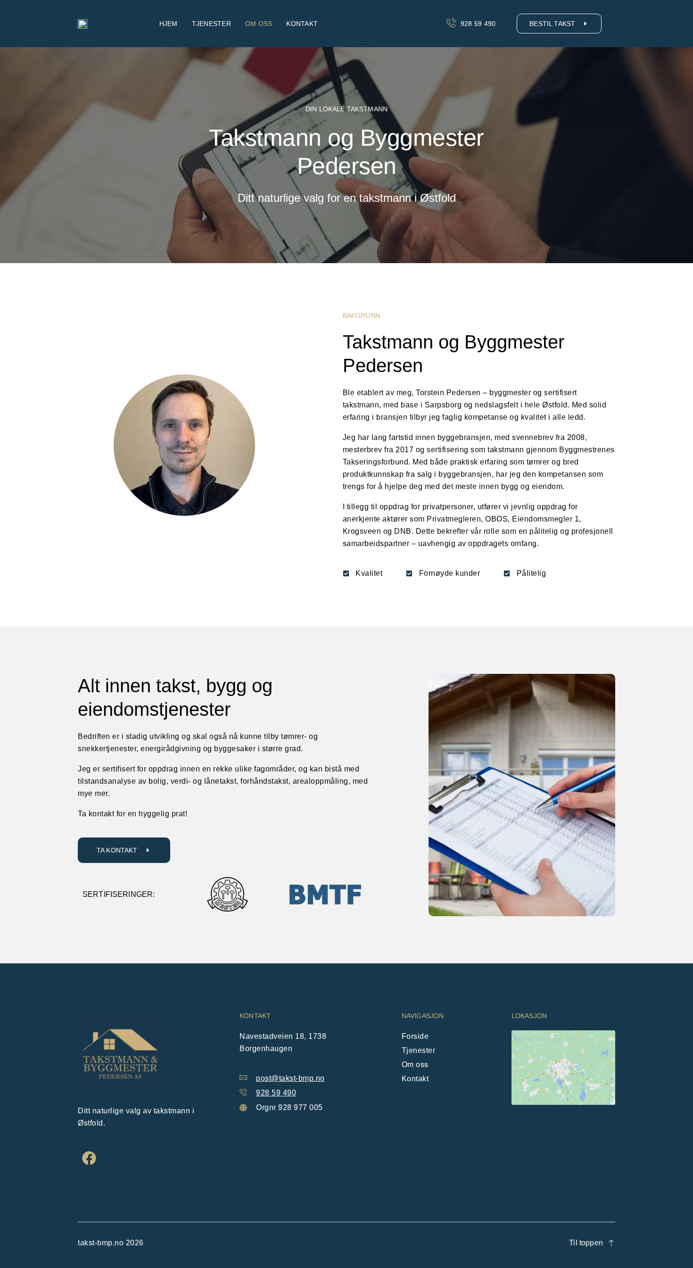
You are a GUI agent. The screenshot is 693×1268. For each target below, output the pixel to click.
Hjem (168, 23)
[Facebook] (89, 1158)
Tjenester (211, 23)
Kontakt (302, 23)
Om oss (258, 23)
